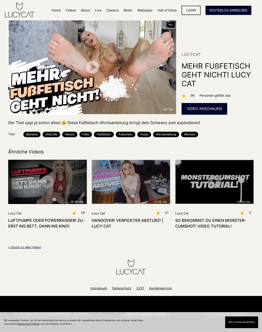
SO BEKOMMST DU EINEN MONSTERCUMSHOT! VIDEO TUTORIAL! (210, 223)
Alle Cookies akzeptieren (241, 322)
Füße (85, 134)
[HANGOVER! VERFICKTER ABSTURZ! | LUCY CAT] (131, 182)
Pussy (144, 134)
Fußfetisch (104, 134)
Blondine (32, 134)
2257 (140, 288)
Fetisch (70, 134)
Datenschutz (121, 288)
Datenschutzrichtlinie (28, 323)
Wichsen (189, 134)
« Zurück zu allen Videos (24, 247)
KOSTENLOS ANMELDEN (228, 10)
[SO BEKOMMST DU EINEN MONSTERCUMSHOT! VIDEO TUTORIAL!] (214, 182)
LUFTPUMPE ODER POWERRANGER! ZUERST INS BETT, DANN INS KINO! (46, 223)
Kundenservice (160, 288)
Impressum (98, 288)
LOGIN (191, 10)
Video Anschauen (204, 109)
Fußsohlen (125, 134)
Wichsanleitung (166, 134)
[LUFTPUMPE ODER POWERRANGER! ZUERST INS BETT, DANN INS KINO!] (47, 182)
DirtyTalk (51, 134)
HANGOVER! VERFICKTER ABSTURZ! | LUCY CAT (127, 223)
